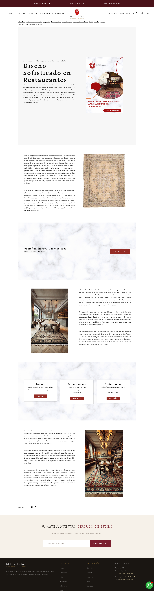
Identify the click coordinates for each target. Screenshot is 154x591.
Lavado (89, 573)
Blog (122, 13)
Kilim (61, 577)
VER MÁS (41, 396)
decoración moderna (80, 22)
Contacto (130, 13)
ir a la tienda (120, 252)
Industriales (63, 586)
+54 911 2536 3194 (128, 577)
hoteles (96, 22)
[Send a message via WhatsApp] (149, 585)
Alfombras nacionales (34, 22)
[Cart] (148, 13)
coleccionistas (67, 22)
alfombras (21, 22)
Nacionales (63, 582)
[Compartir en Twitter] (32, 507)
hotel (91, 22)
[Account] (142, 13)
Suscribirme (100, 543)
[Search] (136, 13)
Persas (62, 568)
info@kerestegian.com (126, 580)
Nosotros (113, 13)
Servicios (90, 568)
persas (102, 22)
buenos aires (56, 22)
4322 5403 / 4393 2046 (126, 574)
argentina (46, 22)
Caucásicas (63, 573)
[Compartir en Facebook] (28, 507)
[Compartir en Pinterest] (36, 507)
